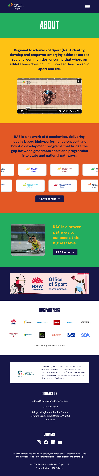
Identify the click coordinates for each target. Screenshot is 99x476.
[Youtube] (60, 442)
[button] (87, 6)
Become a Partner (56, 345)
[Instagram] (39, 442)
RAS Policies (57, 468)
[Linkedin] (53, 442)
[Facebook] (46, 442)
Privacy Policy (42, 468)
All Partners (39, 345)
